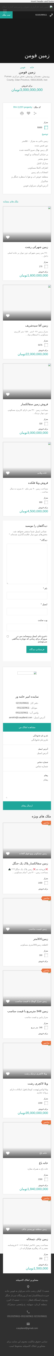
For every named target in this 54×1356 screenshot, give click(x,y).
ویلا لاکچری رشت (38, 1083)
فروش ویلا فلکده (38, 482)
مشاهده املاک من (27, 727)
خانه (32, 67)
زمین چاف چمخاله (37, 1239)
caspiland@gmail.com (27, 1328)
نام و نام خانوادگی (40, 736)
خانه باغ (43, 1163)
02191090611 (41, 15)
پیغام (46, 775)
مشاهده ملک (27, 235)
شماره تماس (42, 762)
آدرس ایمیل (43, 749)
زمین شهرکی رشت (36, 247)
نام (45, 588)
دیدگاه (43, 540)
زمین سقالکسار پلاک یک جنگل (30, 863)
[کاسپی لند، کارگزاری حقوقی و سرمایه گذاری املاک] (27, 7)
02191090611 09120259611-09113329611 (27, 1316)
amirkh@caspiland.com (20, 717)
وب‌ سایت (42, 620)
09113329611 (23, 707)
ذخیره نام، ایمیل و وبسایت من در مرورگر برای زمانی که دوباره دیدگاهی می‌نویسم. (29, 639)
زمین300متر (40, 938)
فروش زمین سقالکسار (34, 404)
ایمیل (44, 604)
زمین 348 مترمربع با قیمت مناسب (27, 1011)
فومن (22, 67)
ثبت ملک (6, 15)
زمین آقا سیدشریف (36, 325)
